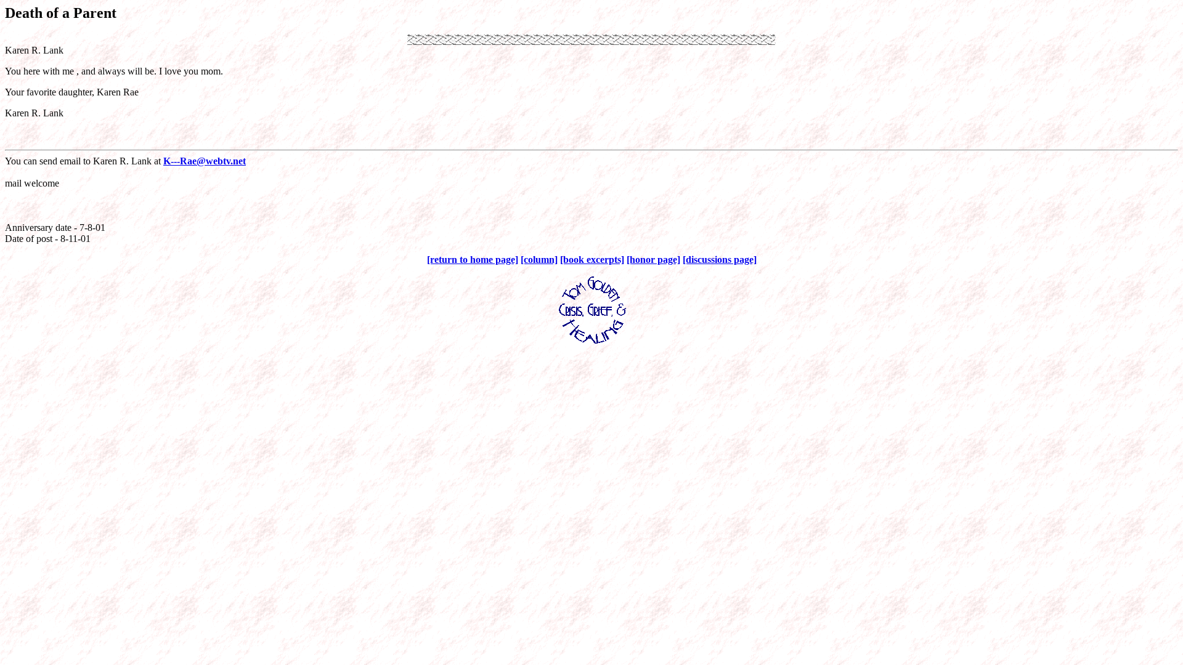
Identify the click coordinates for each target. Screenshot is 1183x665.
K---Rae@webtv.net (204, 161)
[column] (539, 259)
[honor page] (653, 259)
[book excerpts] (592, 259)
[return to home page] (472, 259)
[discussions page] (720, 259)
